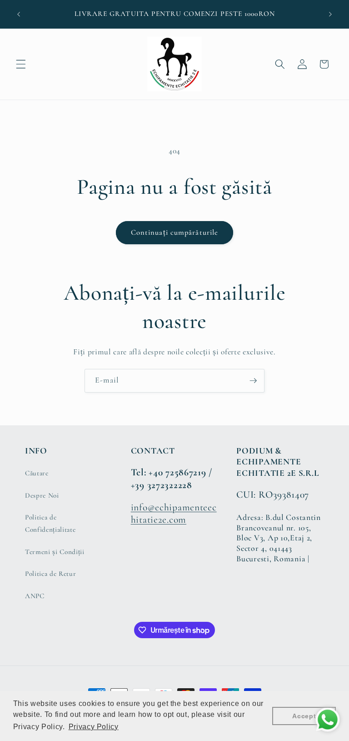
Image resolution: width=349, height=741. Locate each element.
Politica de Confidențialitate (50, 523)
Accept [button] (304, 716)
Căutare (37, 473)
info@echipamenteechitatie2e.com (174, 513)
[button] (21, 64)
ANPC (35, 596)
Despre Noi (42, 495)
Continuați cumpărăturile (174, 232)
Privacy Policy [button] (94, 727)
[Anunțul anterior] (19, 14)
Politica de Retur (50, 574)
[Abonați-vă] (253, 381)
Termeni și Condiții (55, 552)
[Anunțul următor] (330, 14)
